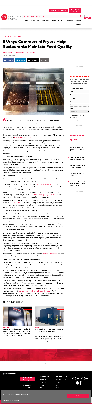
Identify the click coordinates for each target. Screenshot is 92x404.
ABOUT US (43, 380)
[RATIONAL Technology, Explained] (17, 316)
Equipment (37, 327)
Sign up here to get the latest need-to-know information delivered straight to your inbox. (79, 83)
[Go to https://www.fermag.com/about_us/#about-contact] (86, 378)
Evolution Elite (18, 203)
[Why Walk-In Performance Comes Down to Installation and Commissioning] (49, 316)
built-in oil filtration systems (45, 184)
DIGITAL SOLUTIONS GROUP (43, 387)
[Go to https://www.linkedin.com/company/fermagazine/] (77, 378)
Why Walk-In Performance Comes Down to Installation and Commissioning (49, 331)
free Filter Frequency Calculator (44, 195)
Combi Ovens (6, 327)
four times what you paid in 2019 (26, 137)
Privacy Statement (14, 400)
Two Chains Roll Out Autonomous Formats (77, 158)
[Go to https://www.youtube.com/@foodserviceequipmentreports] (77, 383)
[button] (58, 10)
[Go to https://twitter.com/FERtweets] (81, 378)
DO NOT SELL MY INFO (61, 386)
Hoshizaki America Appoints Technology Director (77, 149)
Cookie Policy (6, 400)
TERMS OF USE (60, 382)
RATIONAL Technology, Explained (16, 329)
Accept (78, 395)
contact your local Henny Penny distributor (35, 291)
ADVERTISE (43, 382)
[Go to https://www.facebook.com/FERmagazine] (72, 378)
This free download (50, 254)
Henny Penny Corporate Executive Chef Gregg (20, 52)
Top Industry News (77, 89)
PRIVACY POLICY (61, 380)
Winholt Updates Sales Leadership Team (78, 166)
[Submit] (81, 16)
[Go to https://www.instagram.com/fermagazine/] (81, 383)
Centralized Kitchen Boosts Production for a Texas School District (79, 183)
